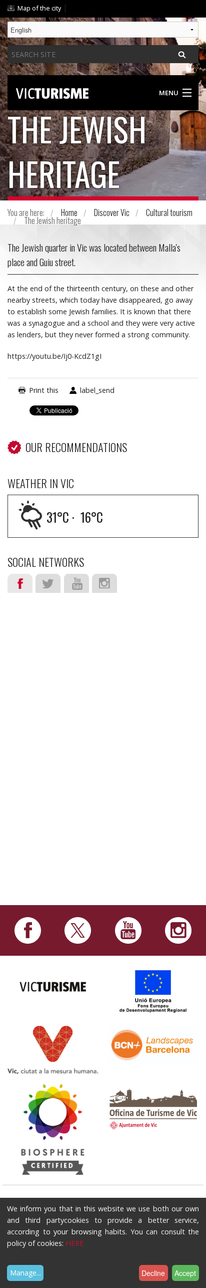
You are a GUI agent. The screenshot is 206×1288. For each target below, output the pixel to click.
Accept (185, 1273)
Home (69, 212)
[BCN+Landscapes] (153, 1044)
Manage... (25, 1272)
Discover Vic (112, 212)
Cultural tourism (169, 212)
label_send (97, 390)
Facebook (20, 583)
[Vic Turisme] (52, 91)
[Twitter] (77, 929)
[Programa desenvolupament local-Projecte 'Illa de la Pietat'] (153, 991)
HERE (75, 1243)
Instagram (104, 583)
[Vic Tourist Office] (153, 1108)
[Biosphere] (53, 1129)
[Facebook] (27, 929)
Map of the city (39, 8)
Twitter (48, 583)
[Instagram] (178, 929)
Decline (153, 1273)
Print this (43, 390)
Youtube (76, 583)
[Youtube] (128, 929)
